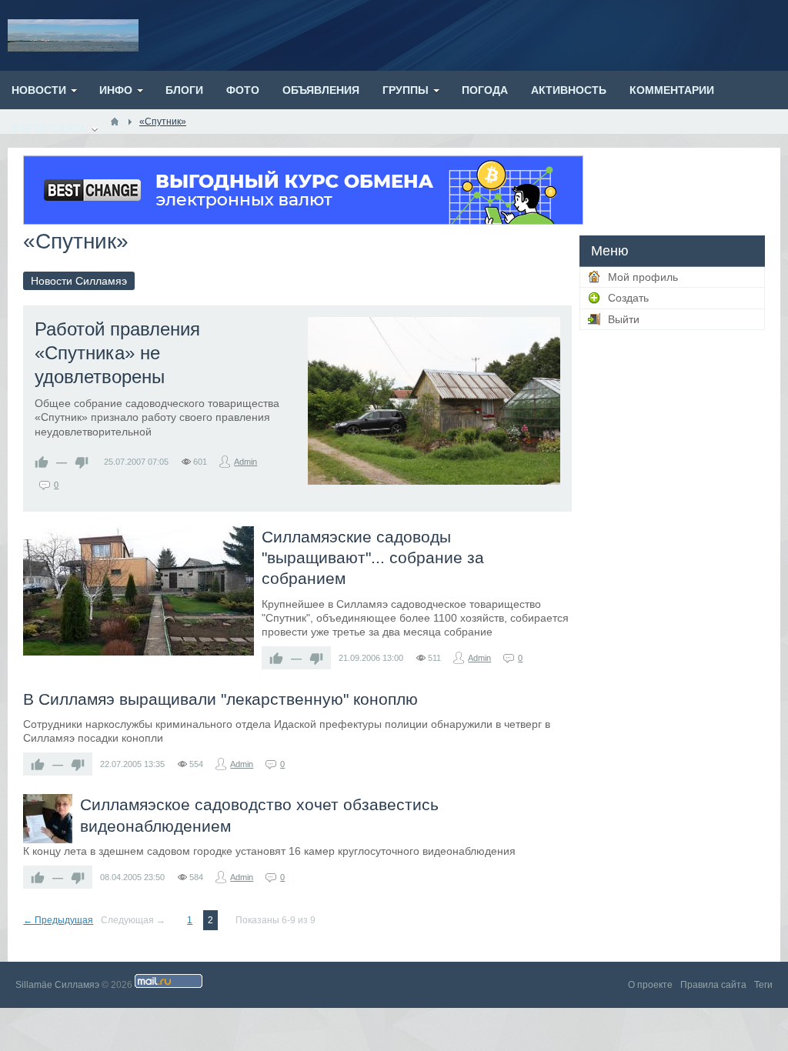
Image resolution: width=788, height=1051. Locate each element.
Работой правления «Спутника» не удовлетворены (117, 353)
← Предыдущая (58, 920)
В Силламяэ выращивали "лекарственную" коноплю (220, 699)
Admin (245, 461)
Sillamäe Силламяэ (57, 984)
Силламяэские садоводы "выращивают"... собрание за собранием (373, 558)
